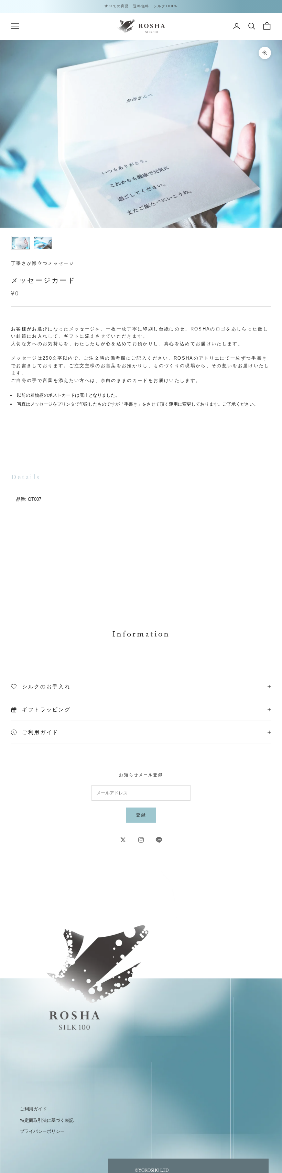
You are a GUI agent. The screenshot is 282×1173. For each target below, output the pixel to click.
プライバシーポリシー (42, 1131)
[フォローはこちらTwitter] (123, 839)
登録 (141, 814)
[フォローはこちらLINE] (158, 839)
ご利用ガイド (33, 1109)
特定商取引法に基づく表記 (47, 1120)
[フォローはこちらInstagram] (141, 839)
